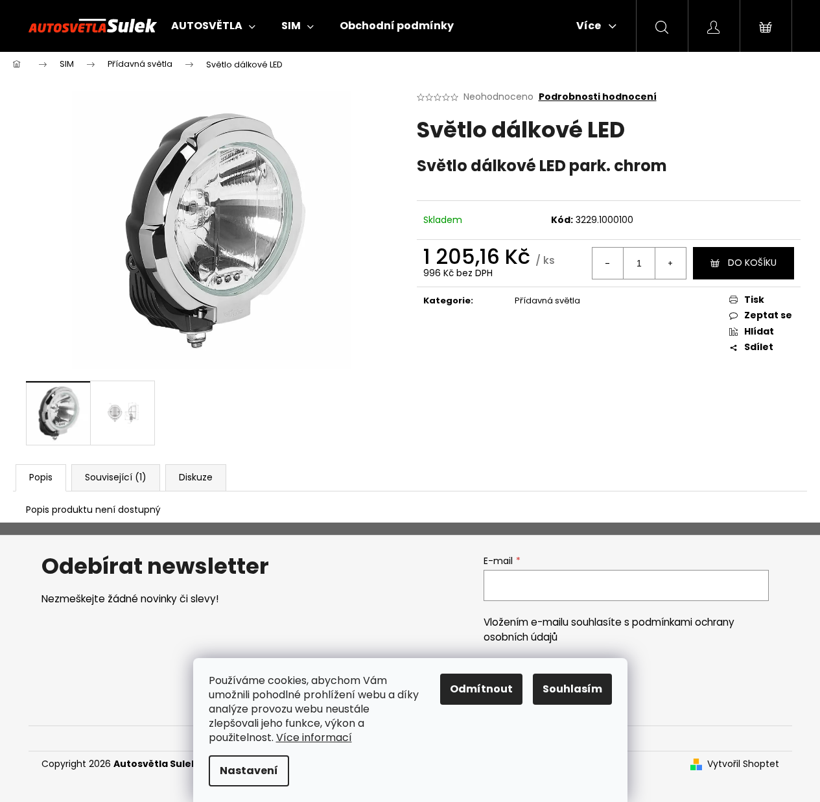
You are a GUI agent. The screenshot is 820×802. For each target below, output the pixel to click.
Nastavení (249, 770)
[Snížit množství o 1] (608, 263)
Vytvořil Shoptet (743, 764)
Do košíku (752, 262)
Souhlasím (572, 688)
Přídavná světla (547, 300)
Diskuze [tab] (196, 477)
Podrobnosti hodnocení (598, 97)
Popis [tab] (41, 477)
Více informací (314, 737)
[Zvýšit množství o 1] (670, 263)
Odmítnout (481, 688)
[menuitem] (213, 26)
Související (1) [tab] (115, 477)
